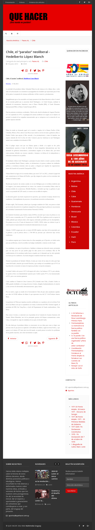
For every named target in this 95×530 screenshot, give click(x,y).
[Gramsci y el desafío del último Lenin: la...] (42, 493)
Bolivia (74, 186)
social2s (36, 73)
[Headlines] (28, 17)
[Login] (12, 33)
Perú (73, 242)
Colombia (75, 227)
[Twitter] (84, 2)
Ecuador (75, 231)
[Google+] (89, 2)
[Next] (58, 464)
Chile (46, 61)
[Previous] (55, 464)
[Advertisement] (80, 267)
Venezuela (76, 211)
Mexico (74, 221)
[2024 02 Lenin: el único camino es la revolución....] (42, 474)
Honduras (75, 206)
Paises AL (35, 61)
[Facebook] (79, 2)
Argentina (76, 181)
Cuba (73, 196)
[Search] (6, 33)
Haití (73, 237)
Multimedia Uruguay (33, 526)
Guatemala (76, 201)
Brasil (73, 216)
